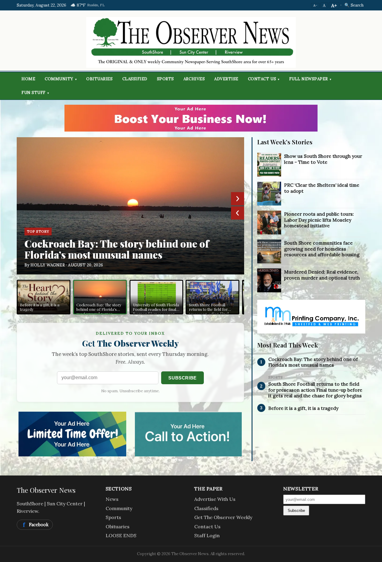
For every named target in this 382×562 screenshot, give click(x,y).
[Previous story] (237, 213)
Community (61, 78)
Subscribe (182, 377)
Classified (134, 78)
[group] (130, 205)
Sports (165, 78)
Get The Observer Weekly (223, 517)
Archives (194, 78)
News (112, 499)
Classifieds (206, 508)
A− (315, 5)
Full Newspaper (310, 78)
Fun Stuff (35, 92)
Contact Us (264, 78)
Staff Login (207, 535)
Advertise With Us (214, 499)
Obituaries (99, 78)
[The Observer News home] (191, 42)
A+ (334, 5)
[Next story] (237, 198)
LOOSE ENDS (121, 535)
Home (28, 78)
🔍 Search (353, 5)
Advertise (226, 78)
